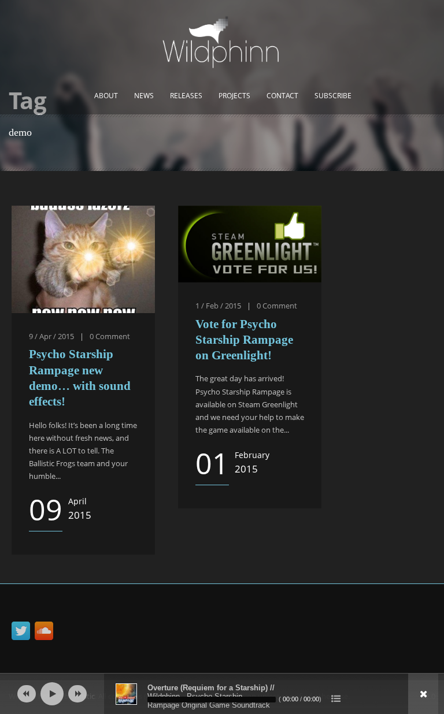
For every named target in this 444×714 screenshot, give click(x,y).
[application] (222, 694)
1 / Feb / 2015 (218, 305)
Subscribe (333, 96)
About (106, 96)
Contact (282, 96)
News (144, 96)
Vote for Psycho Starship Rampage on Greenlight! (244, 340)
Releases (186, 96)
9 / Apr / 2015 (51, 336)
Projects (234, 96)
